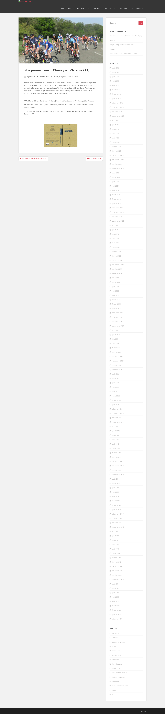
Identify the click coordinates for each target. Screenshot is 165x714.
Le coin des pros (118, 664)
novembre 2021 (118, 317)
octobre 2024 (117, 164)
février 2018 (116, 505)
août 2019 (116, 426)
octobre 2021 (117, 321)
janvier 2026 (116, 98)
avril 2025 (115, 138)
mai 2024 (115, 186)
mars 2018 (116, 501)
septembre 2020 (118, 370)
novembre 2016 (118, 571)
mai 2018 (115, 492)
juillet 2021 (116, 335)
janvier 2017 (116, 562)
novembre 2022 (118, 265)
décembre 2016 (117, 566)
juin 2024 (115, 182)
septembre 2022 (118, 273)
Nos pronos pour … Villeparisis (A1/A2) (123, 53)
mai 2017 (115, 544)
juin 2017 (115, 540)
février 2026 (116, 94)
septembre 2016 (118, 579)
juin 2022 (115, 286)
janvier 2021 (116, 352)
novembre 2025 (118, 107)
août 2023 (116, 225)
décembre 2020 (117, 356)
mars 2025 (116, 142)
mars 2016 (116, 606)
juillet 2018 (116, 483)
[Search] (141, 23)
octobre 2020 (117, 365)
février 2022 (116, 304)
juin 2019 (115, 435)
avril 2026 (115, 85)
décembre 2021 (117, 313)
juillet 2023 (116, 230)
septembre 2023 (118, 221)
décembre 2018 (117, 461)
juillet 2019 (116, 431)
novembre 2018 (118, 466)
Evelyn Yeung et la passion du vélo (122, 45)
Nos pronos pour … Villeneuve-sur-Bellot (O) (126, 36)
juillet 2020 (116, 378)
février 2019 (116, 453)
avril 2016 (115, 601)
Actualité (55, 77)
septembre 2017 (118, 527)
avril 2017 (115, 549)
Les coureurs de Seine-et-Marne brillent (33, 158)
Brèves (112, 40)
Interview (97, 9)
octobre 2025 (117, 112)
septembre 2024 (118, 168)
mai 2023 (115, 238)
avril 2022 (115, 295)
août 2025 (116, 120)
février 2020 (116, 400)
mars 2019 (116, 448)
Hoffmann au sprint (93, 158)
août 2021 (116, 330)
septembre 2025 (118, 116)
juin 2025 (115, 129)
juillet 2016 (116, 588)
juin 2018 (115, 488)
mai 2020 (115, 387)
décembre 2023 (117, 208)
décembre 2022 (117, 260)
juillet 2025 (116, 125)
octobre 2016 (117, 575)
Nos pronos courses (66, 77)
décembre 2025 (117, 103)
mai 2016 (115, 597)
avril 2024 (115, 190)
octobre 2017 (117, 523)
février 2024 (116, 199)
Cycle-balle (116, 651)
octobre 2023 (117, 217)
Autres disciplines (110, 9)
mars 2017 (116, 553)
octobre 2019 (117, 418)
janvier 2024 (116, 203)
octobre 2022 (117, 269)
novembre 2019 (118, 413)
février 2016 (116, 610)
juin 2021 (115, 339)
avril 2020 (115, 391)
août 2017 (116, 531)
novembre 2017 (118, 518)
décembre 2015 (117, 619)
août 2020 (116, 374)
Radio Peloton (44, 77)
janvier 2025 (116, 151)
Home (63, 9)
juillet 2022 (116, 282)
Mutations (123, 9)
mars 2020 (116, 396)
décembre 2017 (117, 514)
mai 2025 (115, 133)
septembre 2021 (118, 326)
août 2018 (116, 479)
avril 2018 (115, 496)
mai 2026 (115, 81)
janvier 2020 (116, 405)
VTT (89, 9)
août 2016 (116, 584)
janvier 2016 (116, 614)
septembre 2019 (118, 422)
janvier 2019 (116, 457)
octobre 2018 (117, 470)
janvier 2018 (116, 509)
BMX (114, 646)
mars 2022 (116, 300)
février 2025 (116, 147)
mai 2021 (115, 343)
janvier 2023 (116, 256)
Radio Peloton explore (120, 686)
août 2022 (116, 278)
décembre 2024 (117, 155)
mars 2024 (116, 195)
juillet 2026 (116, 72)
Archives (115, 638)
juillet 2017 (116, 536)
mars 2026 (116, 90)
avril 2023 (115, 243)
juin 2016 (115, 593)
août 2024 (116, 173)
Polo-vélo (115, 681)
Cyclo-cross (80, 9)
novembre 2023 (118, 212)
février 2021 (116, 348)
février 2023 (116, 251)
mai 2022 (115, 291)
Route (70, 9)
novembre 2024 (118, 160)
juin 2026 (115, 77)
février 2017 (116, 558)
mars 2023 (116, 247)
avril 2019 (115, 444)
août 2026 (116, 68)
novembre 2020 (118, 361)
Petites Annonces (137, 9)
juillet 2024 (116, 177)
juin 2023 (115, 234)
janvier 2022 (116, 308)
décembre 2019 (117, 409)
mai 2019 (115, 440)
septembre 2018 (118, 474)
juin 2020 (115, 383)
